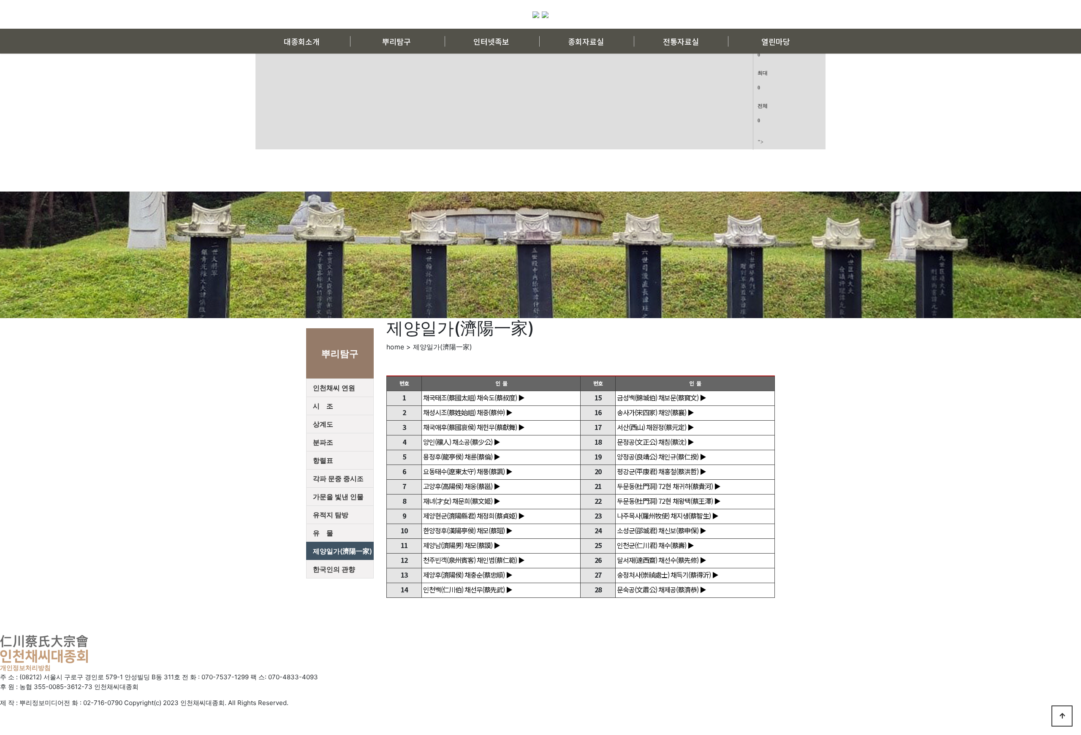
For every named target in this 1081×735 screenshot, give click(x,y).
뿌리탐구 (396, 41)
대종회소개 (302, 41)
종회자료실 (586, 41)
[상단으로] (1062, 716)
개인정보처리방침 (25, 668)
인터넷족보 (491, 41)
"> (763, 74)
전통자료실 (681, 41)
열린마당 (775, 41)
